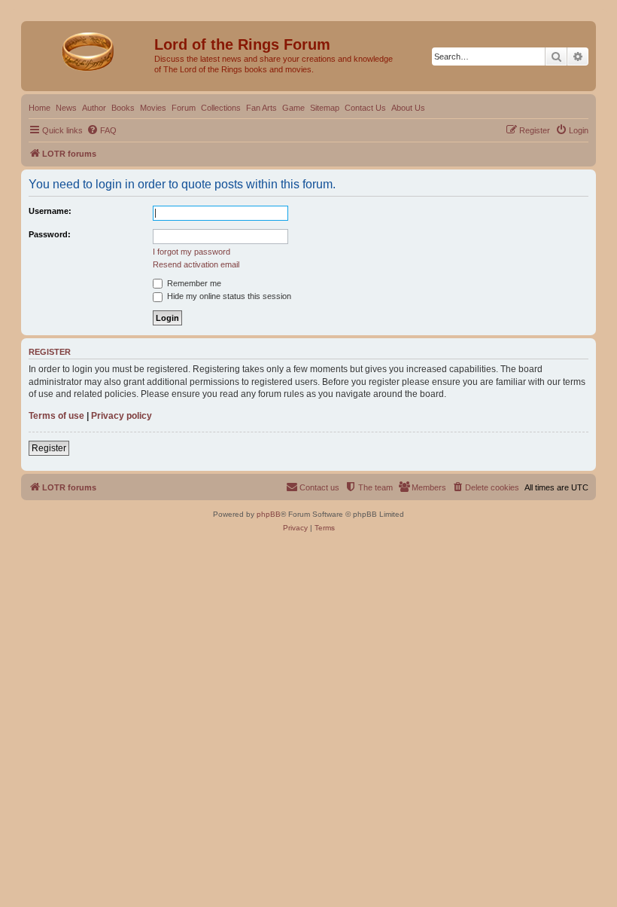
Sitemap (324, 107)
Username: (50, 210)
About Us (408, 107)
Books (123, 107)
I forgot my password (191, 251)
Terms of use (56, 416)
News (66, 107)
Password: (50, 234)
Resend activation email (196, 264)
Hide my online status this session (228, 296)
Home (39, 107)
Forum (184, 107)
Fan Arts (261, 107)
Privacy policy (121, 416)
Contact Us (365, 107)
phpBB (269, 514)
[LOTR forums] (89, 49)
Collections (221, 107)
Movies (153, 107)
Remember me (193, 283)
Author (94, 107)
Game (293, 107)
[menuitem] (102, 130)
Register (49, 448)
